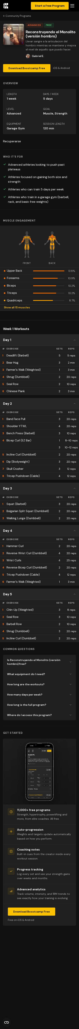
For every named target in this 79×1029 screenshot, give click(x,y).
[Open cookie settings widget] (6, 1022)
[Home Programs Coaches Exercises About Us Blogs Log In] (72, 5)
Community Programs (18, 16)
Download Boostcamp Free (26, 68)
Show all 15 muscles (17, 307)
